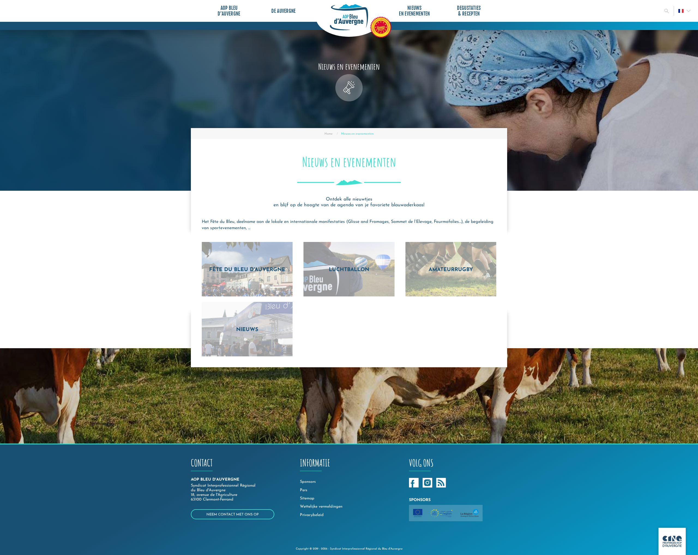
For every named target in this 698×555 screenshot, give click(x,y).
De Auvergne (283, 11)
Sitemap (307, 498)
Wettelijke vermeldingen (321, 507)
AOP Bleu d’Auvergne (229, 11)
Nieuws (247, 329)
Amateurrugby (451, 269)
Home (328, 133)
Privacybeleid (312, 515)
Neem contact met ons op (232, 514)
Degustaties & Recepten (469, 11)
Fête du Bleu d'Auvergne (247, 269)
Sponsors (308, 482)
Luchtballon (349, 269)
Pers (303, 490)
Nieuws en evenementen (414, 11)
